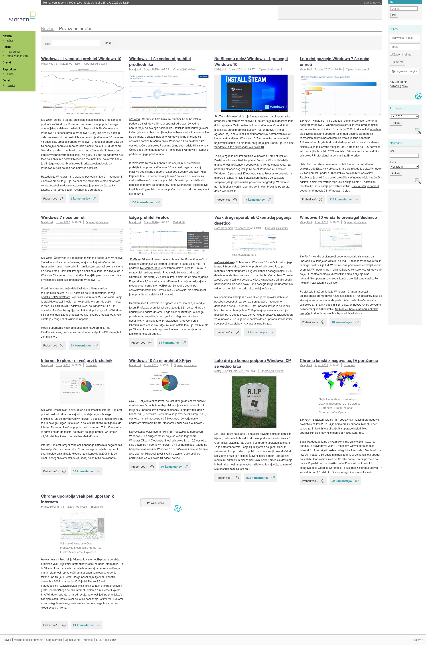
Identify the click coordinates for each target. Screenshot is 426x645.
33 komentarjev (83, 471)
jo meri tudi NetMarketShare (346, 432)
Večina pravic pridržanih (28, 639)
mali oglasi (13, 51)
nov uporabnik (398, 81)
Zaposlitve (9, 69)
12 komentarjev (256, 332)
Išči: (47, 44)
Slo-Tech (46, 119)
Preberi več (50, 198)
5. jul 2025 (62, 63)
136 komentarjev (340, 199)
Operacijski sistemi (95, 63)
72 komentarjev (342, 481)
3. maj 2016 (63, 365)
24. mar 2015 (237, 371)
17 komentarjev (254, 199)
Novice (7, 36)
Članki (7, 62)
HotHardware (49, 559)
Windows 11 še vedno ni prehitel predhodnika (160, 61)
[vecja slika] (82, 92)
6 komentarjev (80, 198)
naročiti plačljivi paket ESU (91, 146)
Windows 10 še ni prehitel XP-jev (160, 360)
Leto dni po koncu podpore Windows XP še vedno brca (252, 363)
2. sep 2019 (242, 228)
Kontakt (88, 639)
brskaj (10, 73)
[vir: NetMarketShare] (254, 242)
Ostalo (7, 80)
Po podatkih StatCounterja (99, 128)
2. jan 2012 (321, 365)
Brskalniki (179, 222)
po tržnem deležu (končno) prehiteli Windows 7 (247, 266)
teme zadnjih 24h (17, 55)
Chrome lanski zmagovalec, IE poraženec (339, 360)
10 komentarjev (342, 322)
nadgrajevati (67, 185)
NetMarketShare (150, 268)
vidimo (351, 168)
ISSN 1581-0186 (106, 639)
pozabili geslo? (399, 86)
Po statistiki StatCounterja (315, 291)
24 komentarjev (83, 625)
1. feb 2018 (321, 222)
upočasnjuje (136, 405)
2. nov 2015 (151, 365)
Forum (7, 47)
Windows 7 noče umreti (63, 217)
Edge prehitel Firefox (149, 217)
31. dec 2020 (322, 69)
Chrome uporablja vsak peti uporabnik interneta (77, 499)
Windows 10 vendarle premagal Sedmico (338, 217)
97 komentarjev (171, 466)
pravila (11, 85)
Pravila (7, 639)
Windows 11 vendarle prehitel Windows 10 (81, 58)
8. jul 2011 (69, 506)
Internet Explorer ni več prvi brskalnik (76, 360)
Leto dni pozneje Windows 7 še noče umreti (334, 61)
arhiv (10, 40)
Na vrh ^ (418, 639)
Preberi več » (225, 332)
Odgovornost (54, 639)
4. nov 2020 (63, 222)
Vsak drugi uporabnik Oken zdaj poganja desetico (253, 220)
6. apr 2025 (151, 69)
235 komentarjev (257, 477)
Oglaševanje (72, 639)
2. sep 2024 (236, 69)
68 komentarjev (81, 345)
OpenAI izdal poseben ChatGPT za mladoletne (86, 2)
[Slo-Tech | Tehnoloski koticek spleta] (23, 18)
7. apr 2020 (151, 222)
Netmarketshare (224, 262)
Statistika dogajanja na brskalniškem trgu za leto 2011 (332, 441)
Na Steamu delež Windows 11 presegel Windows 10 (251, 61)
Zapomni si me (402, 54)
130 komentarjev (142, 202)
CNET (133, 401)
